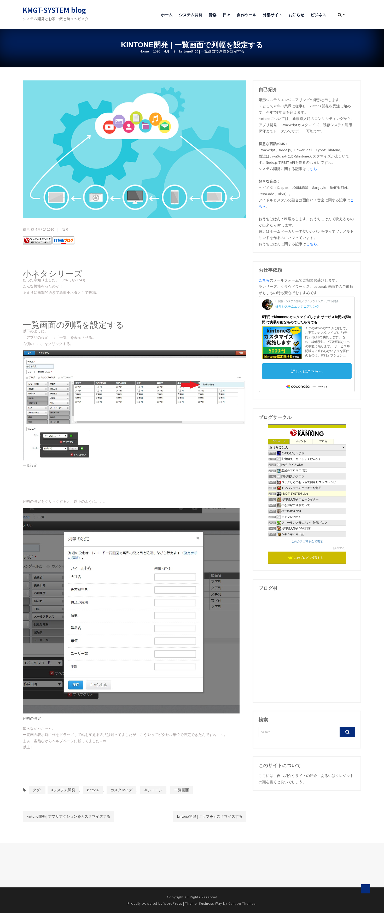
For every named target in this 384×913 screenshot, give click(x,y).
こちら (311, 168)
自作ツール (247, 14)
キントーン (153, 790)
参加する (339, 548)
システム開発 (190, 14)
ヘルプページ (63, 741)
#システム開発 (63, 790)
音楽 (213, 14)
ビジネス (318, 14)
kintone (93, 790)
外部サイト (272, 14)
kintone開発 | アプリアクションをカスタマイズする (68, 816)
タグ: (37, 790)
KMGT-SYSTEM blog (54, 10)
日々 (227, 14)
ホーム (167, 14)
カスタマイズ (121, 790)
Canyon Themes (241, 903)
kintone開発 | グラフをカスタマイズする (209, 816)
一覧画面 (181, 790)
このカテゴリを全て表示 (307, 541)
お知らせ (296, 14)
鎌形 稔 (28, 229)
